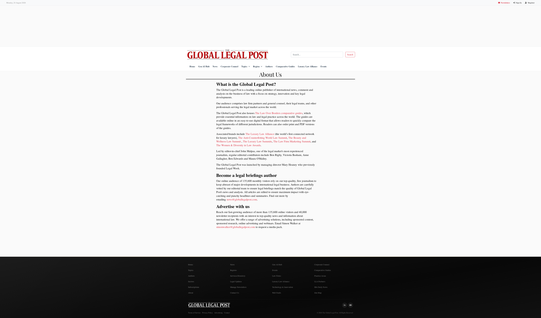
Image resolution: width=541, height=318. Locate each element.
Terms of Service (194, 313)
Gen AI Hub (203, 66)
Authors (269, 66)
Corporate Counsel (229, 66)
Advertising (218, 313)
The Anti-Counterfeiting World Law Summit (262, 137)
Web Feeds (276, 293)
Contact (227, 313)
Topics (244, 66)
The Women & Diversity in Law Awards (238, 145)
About (190, 293)
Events (324, 66)
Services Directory (237, 276)
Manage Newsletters (238, 287)
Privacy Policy (207, 313)
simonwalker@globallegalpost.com (235, 227)
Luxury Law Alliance (307, 66)
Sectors (191, 281)
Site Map (318, 293)
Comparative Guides (285, 66)
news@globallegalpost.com (242, 199)
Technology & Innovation (282, 287)
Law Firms (276, 276)
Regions (233, 270)
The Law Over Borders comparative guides (278, 113)
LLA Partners (319, 281)
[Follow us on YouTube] (350, 305)
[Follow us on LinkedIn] (344, 305)
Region (256, 66)
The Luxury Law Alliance (260, 134)
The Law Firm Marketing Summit (292, 141)
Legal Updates (236, 281)
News (215, 66)
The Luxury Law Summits (257, 141)
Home (192, 66)
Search (350, 54)
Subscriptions (193, 287)
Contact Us (234, 293)
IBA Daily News (321, 287)
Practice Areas (320, 276)
